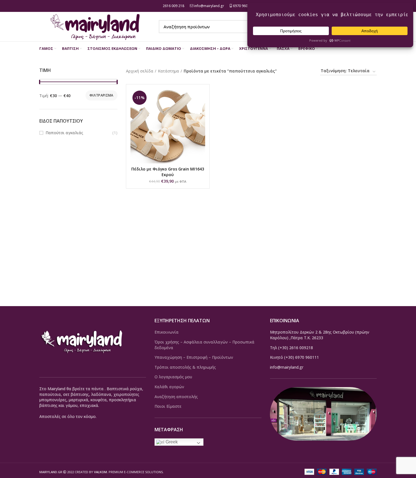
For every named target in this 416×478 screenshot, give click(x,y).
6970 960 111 (243, 5)
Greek (171, 441)
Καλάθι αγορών (169, 386)
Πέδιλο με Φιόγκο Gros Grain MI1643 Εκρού (167, 171)
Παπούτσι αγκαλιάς (64, 132)
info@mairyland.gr (209, 5)
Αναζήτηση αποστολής (176, 396)
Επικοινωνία (167, 332)
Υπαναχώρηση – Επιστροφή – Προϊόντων (194, 357)
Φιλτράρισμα (101, 95)
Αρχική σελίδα (139, 71)
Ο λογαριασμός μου (173, 376)
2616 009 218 (173, 5)
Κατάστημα (168, 71)
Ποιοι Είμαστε (168, 406)
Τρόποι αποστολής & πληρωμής (185, 367)
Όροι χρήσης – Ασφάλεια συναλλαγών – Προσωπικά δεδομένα (204, 344)
